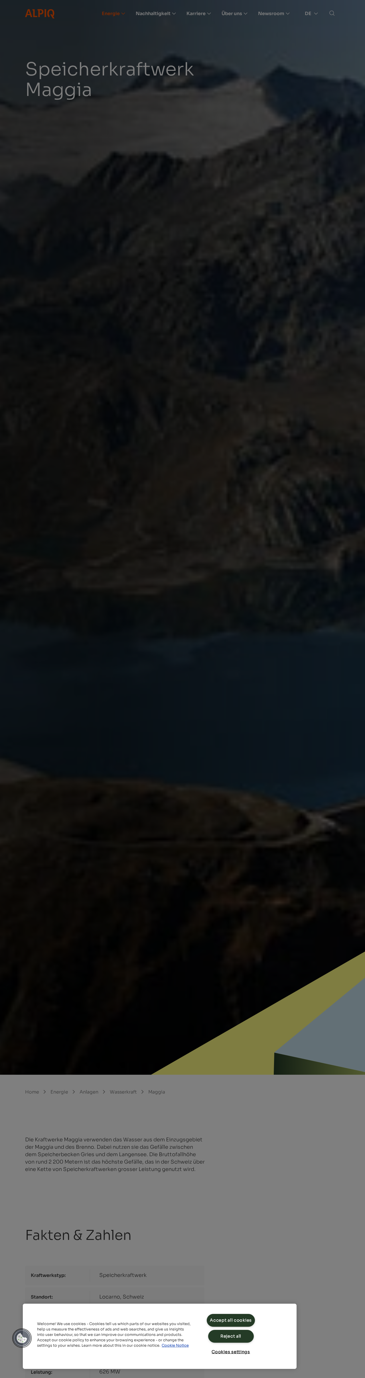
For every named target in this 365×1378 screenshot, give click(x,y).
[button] (22, 1338)
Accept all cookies (231, 1320)
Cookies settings (231, 1351)
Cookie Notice (175, 1345)
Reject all (230, 1336)
